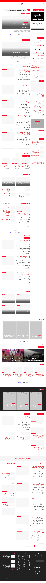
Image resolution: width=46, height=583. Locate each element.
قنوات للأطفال (18, 567)
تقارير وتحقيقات (19, 559)
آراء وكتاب (28, 556)
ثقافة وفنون (18, 561)
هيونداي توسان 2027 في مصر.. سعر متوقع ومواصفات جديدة (34, 359)
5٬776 (28, 545)
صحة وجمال (18, 564)
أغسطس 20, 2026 (36, 144)
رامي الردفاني (26, 27)
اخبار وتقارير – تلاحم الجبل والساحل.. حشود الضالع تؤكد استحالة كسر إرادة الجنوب (35, 71)
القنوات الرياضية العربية (24, 567)
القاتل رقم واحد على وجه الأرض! (36, 336)
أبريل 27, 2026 (22, 197)
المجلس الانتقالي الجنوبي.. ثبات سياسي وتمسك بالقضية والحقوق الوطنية (6, 433)
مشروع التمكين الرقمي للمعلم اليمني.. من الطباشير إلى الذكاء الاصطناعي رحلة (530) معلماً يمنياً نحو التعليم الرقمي (37, 436)
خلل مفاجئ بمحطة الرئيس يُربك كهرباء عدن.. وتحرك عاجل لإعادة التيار (6, 473)
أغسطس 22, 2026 (8, 168)
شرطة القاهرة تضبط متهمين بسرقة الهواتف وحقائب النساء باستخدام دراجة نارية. (23, 116)
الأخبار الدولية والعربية (4, 203)
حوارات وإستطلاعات (34, 433)
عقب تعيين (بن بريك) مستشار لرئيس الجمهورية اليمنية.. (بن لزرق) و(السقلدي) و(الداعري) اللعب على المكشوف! (38, 448)
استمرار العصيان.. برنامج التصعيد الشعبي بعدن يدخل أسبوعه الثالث (6, 220)
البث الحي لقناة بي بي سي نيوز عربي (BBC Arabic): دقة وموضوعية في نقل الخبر (20, 25)
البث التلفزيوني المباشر (23, 556)
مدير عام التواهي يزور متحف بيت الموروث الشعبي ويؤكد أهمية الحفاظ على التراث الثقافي (35, 142)
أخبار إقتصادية (4, 256)
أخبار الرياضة (18, 294)
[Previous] (16, 148)
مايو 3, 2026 (8, 191)
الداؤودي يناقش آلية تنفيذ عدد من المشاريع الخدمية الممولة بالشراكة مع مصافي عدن (16, 10)
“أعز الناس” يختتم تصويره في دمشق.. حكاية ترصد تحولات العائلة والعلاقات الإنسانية (35, 151)
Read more (27, 112)
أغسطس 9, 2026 (36, 157)
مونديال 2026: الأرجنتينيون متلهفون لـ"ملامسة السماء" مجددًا (6, 478)
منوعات (36, 372)
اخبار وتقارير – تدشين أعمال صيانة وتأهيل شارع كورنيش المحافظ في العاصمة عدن (21, 433)
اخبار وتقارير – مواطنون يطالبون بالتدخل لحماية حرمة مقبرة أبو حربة (20, 437)
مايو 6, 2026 (8, 475)
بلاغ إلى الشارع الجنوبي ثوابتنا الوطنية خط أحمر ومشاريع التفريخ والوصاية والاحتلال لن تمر (35, 66)
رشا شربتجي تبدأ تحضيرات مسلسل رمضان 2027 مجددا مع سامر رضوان (35, 147)
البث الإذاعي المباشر (28, 569)
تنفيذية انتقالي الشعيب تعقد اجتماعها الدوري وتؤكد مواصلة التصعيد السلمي (16, 166)
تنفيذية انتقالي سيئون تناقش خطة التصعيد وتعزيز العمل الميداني (6, 166)
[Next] (15, 148)
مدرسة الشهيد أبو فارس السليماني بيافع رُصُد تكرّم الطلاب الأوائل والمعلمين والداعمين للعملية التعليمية (23, 183)
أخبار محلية (9, 203)
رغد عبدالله (28, 274)
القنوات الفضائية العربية (19, 556)
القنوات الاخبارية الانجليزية (23, 562)
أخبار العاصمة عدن (4, 69)
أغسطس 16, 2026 (36, 153)
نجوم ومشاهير (18, 569)
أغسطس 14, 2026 (42, 438)
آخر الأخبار (28, 555)
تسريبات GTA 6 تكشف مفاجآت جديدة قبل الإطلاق (12, 359)
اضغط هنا (12, 34)
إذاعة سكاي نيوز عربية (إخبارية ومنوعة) (20, 52)
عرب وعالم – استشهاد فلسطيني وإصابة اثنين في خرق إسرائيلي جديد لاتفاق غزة (6, 207)
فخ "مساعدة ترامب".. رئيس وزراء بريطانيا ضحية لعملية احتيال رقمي (10, 405)
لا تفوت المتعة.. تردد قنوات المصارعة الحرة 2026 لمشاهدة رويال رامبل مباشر (35, 62)
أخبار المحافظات (28, 564)
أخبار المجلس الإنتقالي (24, 163)
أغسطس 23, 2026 (24, 72)
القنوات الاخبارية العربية (25, 22)
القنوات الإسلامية (24, 559)
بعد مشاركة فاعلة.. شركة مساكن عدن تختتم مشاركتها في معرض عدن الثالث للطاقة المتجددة (23, 133)
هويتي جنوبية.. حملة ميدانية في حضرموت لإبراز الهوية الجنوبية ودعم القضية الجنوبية (6, 437)
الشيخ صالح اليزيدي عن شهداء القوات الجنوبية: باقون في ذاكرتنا (35, 76)
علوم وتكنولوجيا (19, 565)
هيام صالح (28, 72)
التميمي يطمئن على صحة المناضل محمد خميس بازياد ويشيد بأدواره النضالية (26, 166)
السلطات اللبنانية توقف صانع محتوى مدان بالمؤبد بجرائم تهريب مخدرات (6, 211)
